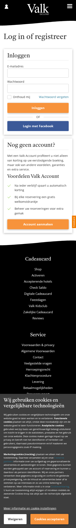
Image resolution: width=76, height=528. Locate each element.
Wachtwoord (15, 82)
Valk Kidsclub (38, 306)
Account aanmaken (38, 224)
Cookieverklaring (60, 486)
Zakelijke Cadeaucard (38, 312)
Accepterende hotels (38, 281)
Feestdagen (38, 300)
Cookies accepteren (49, 519)
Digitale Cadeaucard (38, 294)
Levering (38, 382)
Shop (38, 269)
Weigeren (15, 519)
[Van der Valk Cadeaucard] (38, 9)
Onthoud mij (21, 97)
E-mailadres (15, 66)
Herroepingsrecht (38, 369)
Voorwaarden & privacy (38, 345)
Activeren (38, 275)
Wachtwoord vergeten (54, 97)
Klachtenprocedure (38, 375)
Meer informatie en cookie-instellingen (30, 508)
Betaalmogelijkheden (38, 388)
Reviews (38, 318)
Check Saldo (38, 287)
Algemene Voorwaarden (38, 351)
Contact (38, 357)
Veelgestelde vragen (38, 363)
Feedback (73, 222)
